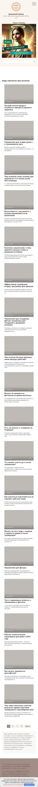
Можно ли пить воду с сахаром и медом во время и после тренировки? (18, 533)
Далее (28, 726)
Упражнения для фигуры (15, 568)
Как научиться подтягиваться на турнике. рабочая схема (19, 498)
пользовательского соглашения (13, 784)
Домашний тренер (16, 14)
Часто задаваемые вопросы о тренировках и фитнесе (17, 601)
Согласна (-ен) (29, 784)
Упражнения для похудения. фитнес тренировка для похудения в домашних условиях (17, 322)
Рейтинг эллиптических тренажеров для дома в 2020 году (17, 636)
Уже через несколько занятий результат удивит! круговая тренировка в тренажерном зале (19, 707)
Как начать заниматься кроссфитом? (14, 672)
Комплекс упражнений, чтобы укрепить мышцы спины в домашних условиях (17, 250)
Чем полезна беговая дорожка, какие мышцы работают (18, 358)
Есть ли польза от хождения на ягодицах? (18, 429)
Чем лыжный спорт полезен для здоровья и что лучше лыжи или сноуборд (18, 178)
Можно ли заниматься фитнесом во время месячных (17, 394)
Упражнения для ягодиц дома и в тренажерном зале (18, 143)
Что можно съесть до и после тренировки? (17, 463)
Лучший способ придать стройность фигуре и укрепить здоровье (18, 107)
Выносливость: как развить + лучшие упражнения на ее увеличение (17, 213)
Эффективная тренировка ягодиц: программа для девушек (18, 285)
